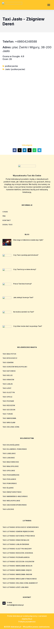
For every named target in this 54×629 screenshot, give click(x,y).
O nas (5, 212)
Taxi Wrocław (9, 422)
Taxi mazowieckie (11, 462)
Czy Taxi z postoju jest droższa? (25, 255)
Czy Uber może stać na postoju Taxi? (27, 326)
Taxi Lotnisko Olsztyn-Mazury (17, 549)
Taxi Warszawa (9, 418)
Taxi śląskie (8, 488)
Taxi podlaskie (9, 479)
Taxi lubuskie (9, 458)
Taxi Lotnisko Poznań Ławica (16, 557)
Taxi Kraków (8, 380)
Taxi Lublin (8, 384)
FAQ (4, 216)
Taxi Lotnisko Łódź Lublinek (16, 587)
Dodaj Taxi (7, 225)
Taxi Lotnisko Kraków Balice (16, 540)
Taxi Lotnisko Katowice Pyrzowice (19, 536)
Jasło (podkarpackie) (15, 69)
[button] (48, 5)
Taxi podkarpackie (11, 475)
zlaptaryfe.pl (27, 619)
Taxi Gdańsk (8, 362)
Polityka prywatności (27, 622)
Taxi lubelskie (9, 453)
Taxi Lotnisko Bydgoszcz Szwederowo (21, 527)
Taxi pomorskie (10, 483)
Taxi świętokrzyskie (12, 492)
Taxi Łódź (7, 388)
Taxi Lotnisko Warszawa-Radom (17, 574)
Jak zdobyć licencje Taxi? (23, 297)
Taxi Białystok (9, 354)
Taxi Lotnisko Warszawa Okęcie (17, 570)
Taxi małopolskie (11, 466)
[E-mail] (4, 603)
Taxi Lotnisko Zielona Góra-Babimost (20, 583)
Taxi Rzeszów (9, 405)
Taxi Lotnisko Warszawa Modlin (17, 566)
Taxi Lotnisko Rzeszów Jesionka (18, 553)
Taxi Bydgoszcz (10, 358)
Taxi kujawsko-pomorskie (15, 449)
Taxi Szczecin (9, 410)
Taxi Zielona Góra (11, 427)
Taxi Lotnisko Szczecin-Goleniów (18, 561)
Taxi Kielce (8, 375)
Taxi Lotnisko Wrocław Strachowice (20, 579)
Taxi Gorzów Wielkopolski (15, 367)
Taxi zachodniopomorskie (15, 505)
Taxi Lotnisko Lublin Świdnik (16, 544)
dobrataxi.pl (17, 616)
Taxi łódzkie (8, 509)
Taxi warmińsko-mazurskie (15, 496)
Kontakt (7, 220)
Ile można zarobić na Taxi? (23, 312)
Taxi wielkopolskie (11, 501)
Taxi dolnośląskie (11, 445)
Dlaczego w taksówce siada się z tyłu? (28, 240)
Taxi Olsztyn (9, 392)
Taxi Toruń (8, 414)
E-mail (9, 602)
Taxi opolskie (9, 471)
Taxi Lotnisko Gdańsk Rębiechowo (18, 531)
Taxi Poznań (8, 401)
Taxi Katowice (9, 371)
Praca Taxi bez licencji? (22, 284)
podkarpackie (11, 66)
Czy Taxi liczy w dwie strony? (24, 269)
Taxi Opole (7, 397)
